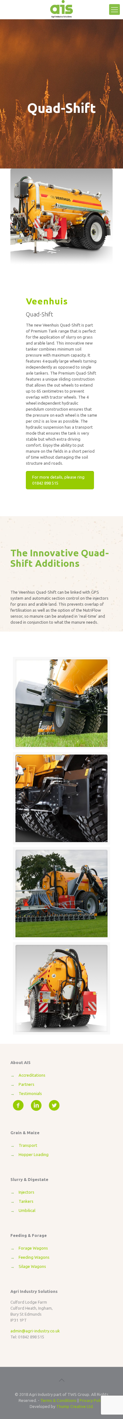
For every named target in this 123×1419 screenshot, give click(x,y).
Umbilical (27, 1210)
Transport (28, 1145)
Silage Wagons (32, 1266)
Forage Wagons (33, 1248)
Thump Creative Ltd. (75, 1406)
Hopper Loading (34, 1154)
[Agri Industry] (61, 9)
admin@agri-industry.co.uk (35, 1331)
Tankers (26, 1201)
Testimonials (30, 1093)
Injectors (26, 1192)
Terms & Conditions (58, 1400)
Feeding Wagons (34, 1257)
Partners (26, 1084)
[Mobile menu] (114, 9)
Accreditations (32, 1075)
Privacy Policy (91, 1400)
